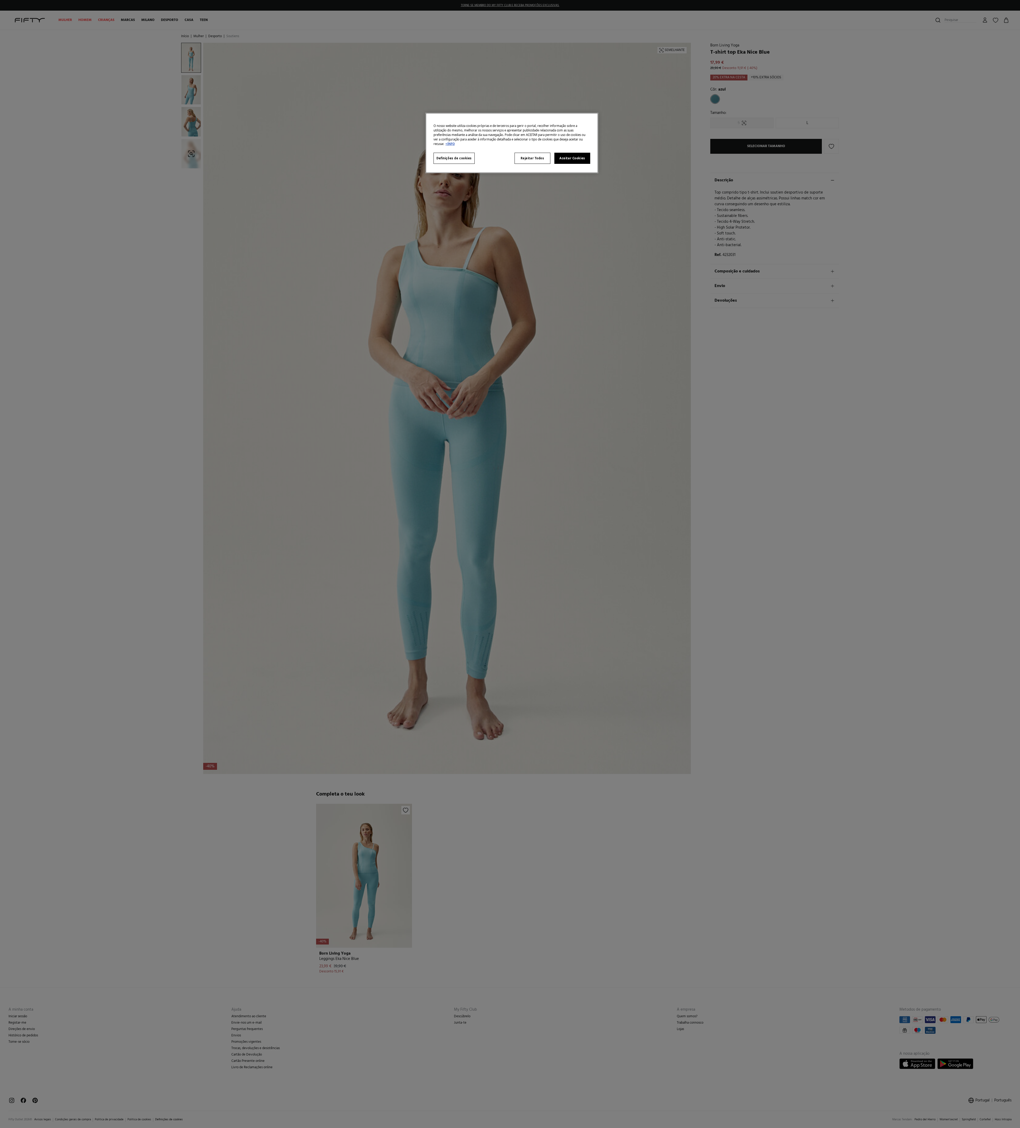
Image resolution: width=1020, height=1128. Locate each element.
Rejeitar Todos (532, 158)
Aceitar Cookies (572, 158)
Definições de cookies (454, 158)
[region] (512, 143)
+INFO (450, 144)
